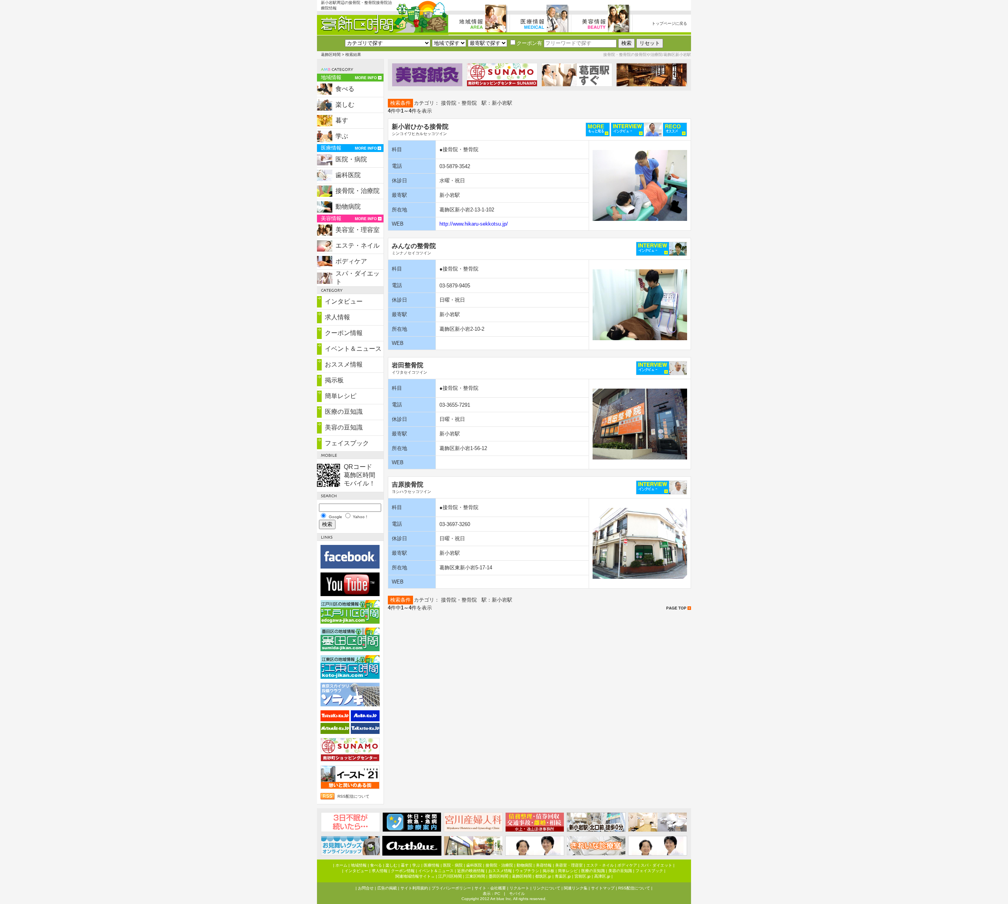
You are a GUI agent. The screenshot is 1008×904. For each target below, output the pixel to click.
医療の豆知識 (344, 411)
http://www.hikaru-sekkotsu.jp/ (473, 224)
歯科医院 (348, 175)
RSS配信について (353, 796)
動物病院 (348, 206)
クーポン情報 (344, 333)
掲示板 (334, 380)
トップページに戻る (669, 23)
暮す (341, 120)
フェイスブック (347, 443)
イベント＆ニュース (353, 348)
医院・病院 (351, 159)
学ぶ (341, 136)
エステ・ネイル (357, 245)
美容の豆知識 (344, 427)
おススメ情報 (344, 364)
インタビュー (344, 301)
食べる (344, 88)
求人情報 (337, 317)
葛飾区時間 (331, 54)
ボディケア (351, 261)
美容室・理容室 (357, 229)
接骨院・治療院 (357, 190)
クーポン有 (529, 43)
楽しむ (344, 104)
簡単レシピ (340, 396)
